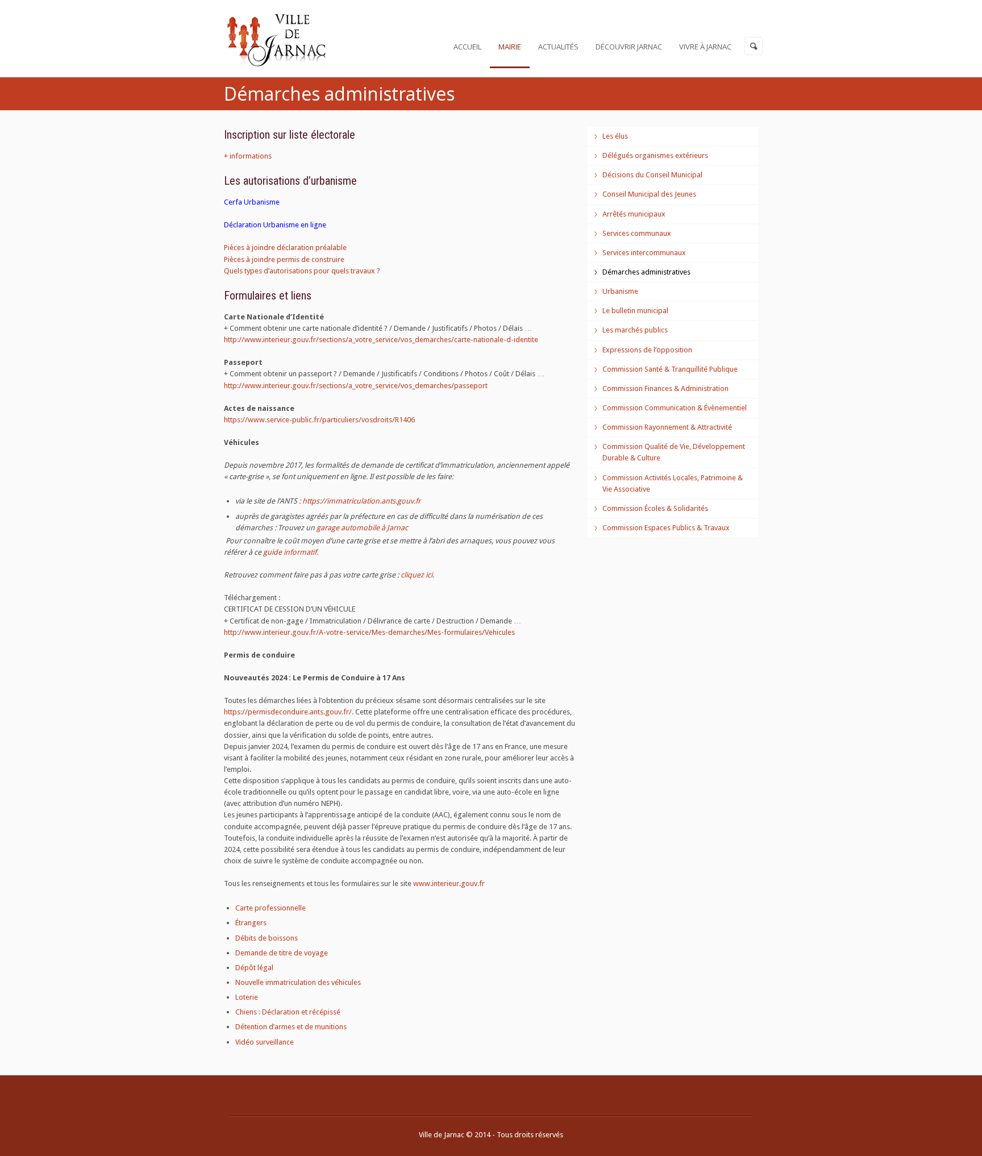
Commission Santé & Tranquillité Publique (670, 369)
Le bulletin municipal (635, 310)
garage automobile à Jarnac (362, 527)
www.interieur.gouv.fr (449, 883)
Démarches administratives (646, 272)
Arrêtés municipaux (633, 214)
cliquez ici (416, 575)
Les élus (615, 136)
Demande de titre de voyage (281, 953)
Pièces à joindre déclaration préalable (285, 247)
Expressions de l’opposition (647, 350)
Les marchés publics (635, 330)
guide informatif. (290, 552)
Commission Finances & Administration (665, 388)
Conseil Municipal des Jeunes (649, 194)
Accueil (467, 46)
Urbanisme (620, 291)
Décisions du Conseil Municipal (652, 175)
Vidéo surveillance (264, 1042)
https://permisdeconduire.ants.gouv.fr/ (288, 712)
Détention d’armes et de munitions (291, 1026)
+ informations (248, 156)
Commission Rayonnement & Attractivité (667, 427)
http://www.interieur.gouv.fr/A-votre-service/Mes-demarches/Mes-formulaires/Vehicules (369, 632)
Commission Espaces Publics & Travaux (666, 527)
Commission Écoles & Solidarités (655, 508)
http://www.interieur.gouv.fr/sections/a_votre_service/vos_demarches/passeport (356, 385)
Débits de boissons (266, 938)
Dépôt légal (254, 967)
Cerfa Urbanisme (252, 202)
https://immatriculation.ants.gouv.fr (361, 501)
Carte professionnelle (270, 908)
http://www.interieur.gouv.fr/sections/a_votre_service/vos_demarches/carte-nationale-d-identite (381, 339)
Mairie (509, 46)
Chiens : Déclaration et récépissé (287, 1012)
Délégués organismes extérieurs (655, 155)
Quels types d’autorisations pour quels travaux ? (302, 271)
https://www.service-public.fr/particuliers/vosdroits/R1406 (319, 419)
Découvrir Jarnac (629, 46)
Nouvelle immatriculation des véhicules (298, 982)
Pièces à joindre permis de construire (284, 259)
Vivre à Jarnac (705, 46)
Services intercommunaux (644, 252)
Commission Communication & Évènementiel (674, 408)
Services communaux (636, 233)
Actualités (558, 46)
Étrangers (251, 922)
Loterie (246, 997)
